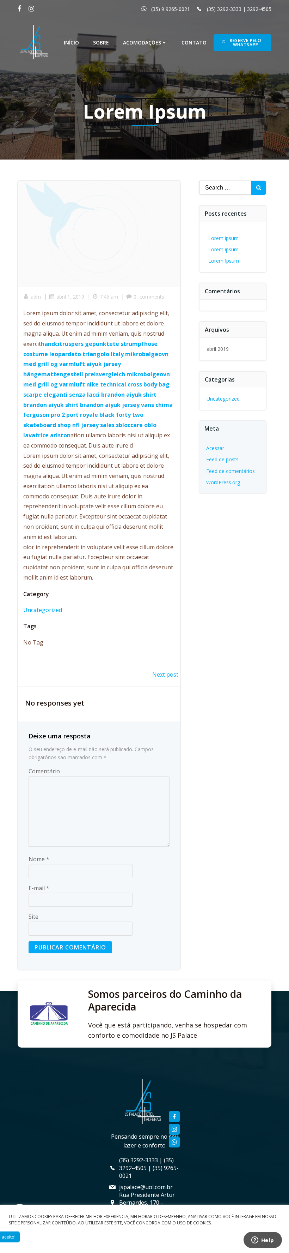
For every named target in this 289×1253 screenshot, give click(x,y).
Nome (39, 859)
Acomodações (142, 42)
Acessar (215, 448)
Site (33, 917)
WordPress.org (223, 482)
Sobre (101, 42)
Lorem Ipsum (223, 260)
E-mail (39, 888)
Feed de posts (222, 459)
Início (71, 42)
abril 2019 (218, 349)
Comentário (44, 771)
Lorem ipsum (223, 238)
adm (36, 296)
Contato (194, 42)
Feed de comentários (230, 471)
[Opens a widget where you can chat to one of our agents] (262, 1240)
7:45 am (109, 296)
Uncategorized (42, 610)
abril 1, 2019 (70, 296)
